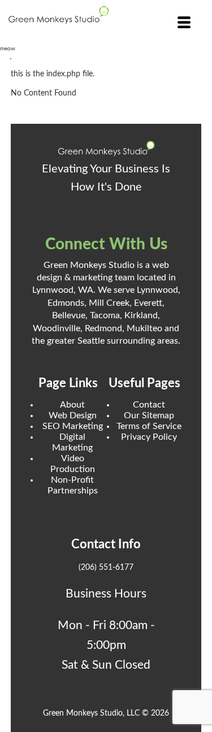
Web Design (73, 415)
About (72, 404)
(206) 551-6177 (106, 567)
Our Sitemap (149, 415)
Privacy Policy (149, 436)
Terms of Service (148, 426)
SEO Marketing (72, 426)
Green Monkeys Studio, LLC (91, 713)
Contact (149, 404)
